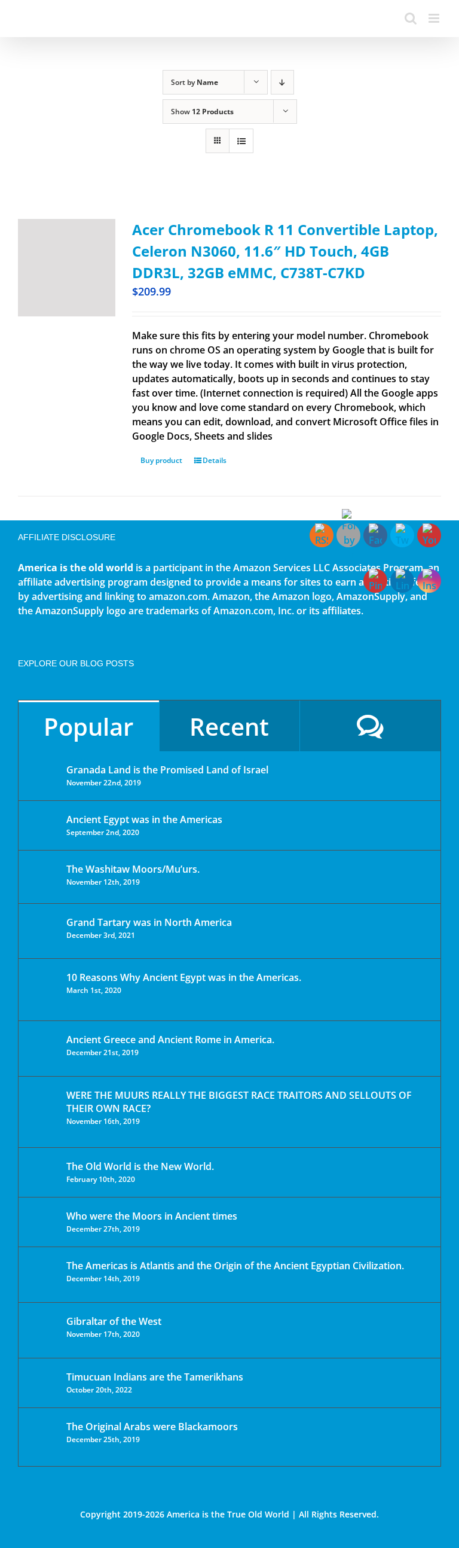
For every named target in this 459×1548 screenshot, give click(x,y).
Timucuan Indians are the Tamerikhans (154, 1377)
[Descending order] (282, 82)
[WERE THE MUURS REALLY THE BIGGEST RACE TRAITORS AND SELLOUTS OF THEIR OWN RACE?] (43, 1112)
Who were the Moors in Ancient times (151, 1216)
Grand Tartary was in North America (149, 922)
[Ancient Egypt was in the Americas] (43, 821)
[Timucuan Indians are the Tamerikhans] (43, 1380)
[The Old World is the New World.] (43, 1171)
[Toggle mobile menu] (435, 18)
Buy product (161, 460)
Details (215, 460)
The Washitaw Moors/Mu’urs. (133, 869)
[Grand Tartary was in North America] (43, 931)
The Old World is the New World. (140, 1166)
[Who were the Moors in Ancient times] (43, 1217)
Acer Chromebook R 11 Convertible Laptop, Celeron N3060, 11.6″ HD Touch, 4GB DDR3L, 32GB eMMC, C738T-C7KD (285, 251)
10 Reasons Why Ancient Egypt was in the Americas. (183, 977)
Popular (88, 726)
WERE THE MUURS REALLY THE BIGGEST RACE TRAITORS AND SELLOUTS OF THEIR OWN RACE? (239, 1102)
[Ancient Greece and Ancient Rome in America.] (43, 1048)
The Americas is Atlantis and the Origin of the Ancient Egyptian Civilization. (235, 1265)
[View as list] (241, 141)
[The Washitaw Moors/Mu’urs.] (43, 877)
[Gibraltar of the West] (43, 1330)
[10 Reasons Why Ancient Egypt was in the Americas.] (43, 989)
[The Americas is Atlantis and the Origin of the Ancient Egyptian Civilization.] (43, 1274)
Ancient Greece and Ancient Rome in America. (170, 1039)
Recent (229, 726)
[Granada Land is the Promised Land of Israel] (43, 771)
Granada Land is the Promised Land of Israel (167, 769)
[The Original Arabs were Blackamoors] (43, 1437)
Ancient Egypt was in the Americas (144, 819)
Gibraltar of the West (113, 1321)
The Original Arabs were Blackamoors (152, 1426)
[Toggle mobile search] (411, 18)
